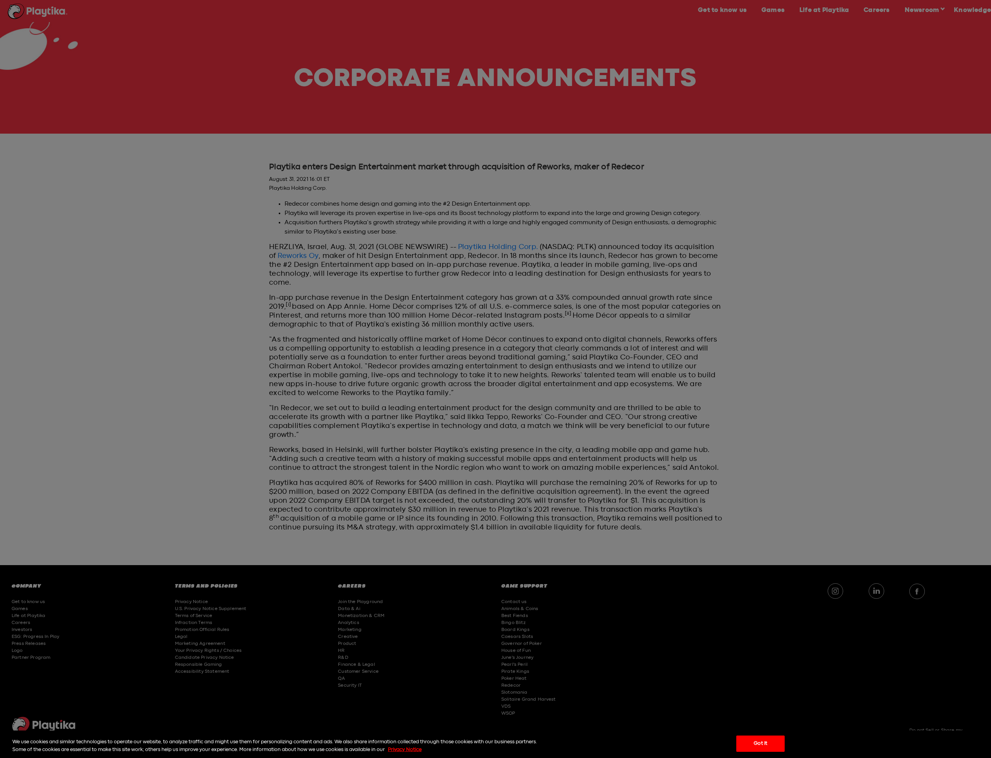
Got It (760, 743)
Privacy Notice (405, 749)
